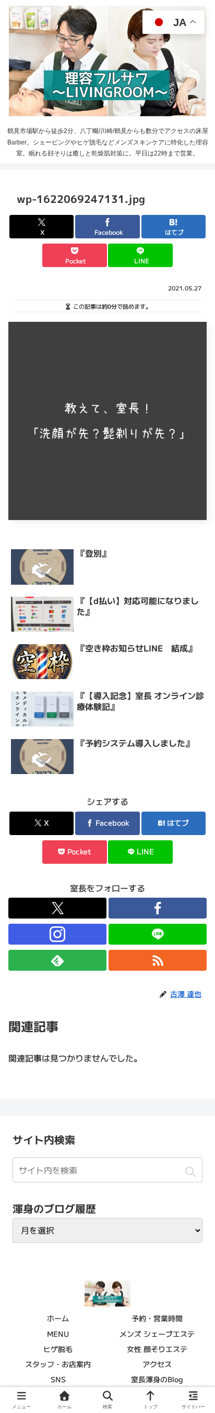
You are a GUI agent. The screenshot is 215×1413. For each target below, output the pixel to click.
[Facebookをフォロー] (158, 908)
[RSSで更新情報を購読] (158, 960)
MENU (58, 1334)
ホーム (58, 1318)
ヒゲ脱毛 (58, 1349)
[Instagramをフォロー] (57, 934)
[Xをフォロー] (57, 908)
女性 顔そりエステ (157, 1349)
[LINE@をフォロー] (158, 934)
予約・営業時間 (157, 1318)
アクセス (157, 1364)
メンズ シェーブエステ (157, 1334)
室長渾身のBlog (157, 1379)
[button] (190, 1171)
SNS (58, 1379)
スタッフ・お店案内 (58, 1364)
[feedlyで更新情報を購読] (57, 960)
